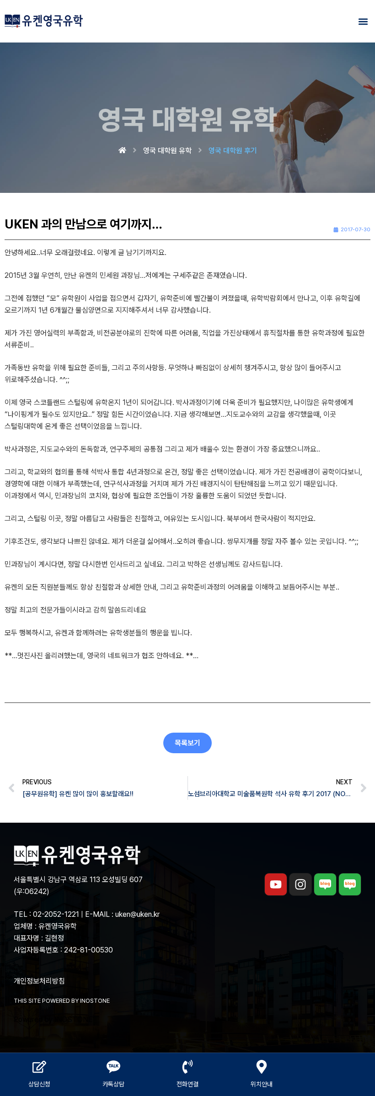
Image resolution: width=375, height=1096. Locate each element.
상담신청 (39, 1084)
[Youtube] (275, 884)
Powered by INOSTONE (53, 1019)
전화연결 (187, 1084)
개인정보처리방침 (39, 981)
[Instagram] (300, 884)
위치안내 (262, 1084)
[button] (362, 21)
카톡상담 (113, 1084)
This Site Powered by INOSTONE (62, 1000)
